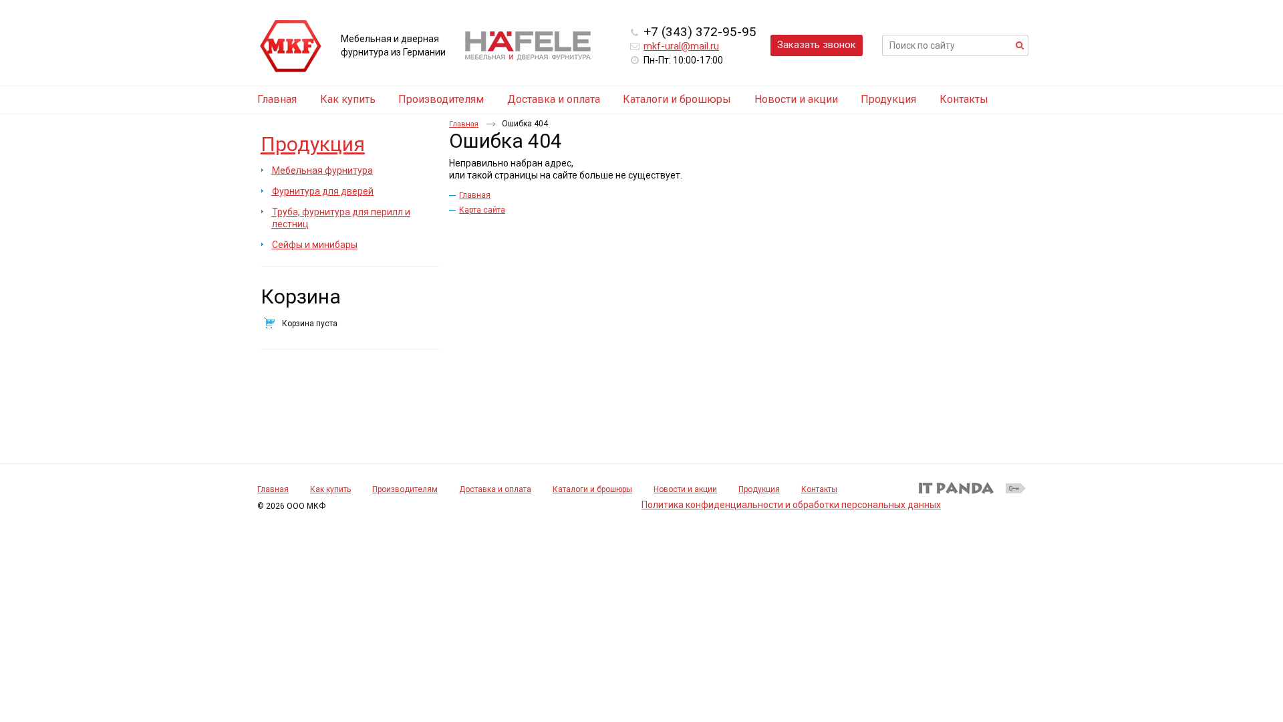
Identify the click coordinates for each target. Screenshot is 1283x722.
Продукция (313, 144)
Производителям (405, 489)
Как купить (330, 489)
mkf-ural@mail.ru (681, 46)
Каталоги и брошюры (592, 489)
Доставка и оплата (495, 489)
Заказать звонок (816, 45)
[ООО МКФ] (290, 47)
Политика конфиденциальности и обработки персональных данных (791, 504)
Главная (463, 124)
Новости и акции (685, 489)
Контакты (819, 489)
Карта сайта (482, 210)
